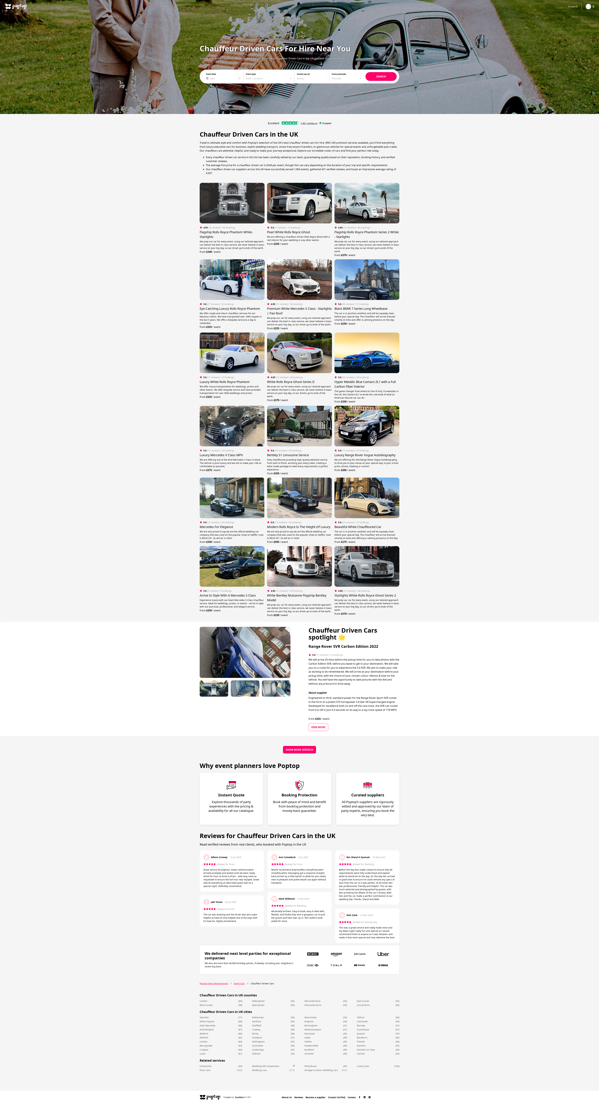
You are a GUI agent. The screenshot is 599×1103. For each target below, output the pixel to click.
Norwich (361, 1045)
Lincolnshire (363, 1005)
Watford (204, 1037)
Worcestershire (312, 1000)
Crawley (256, 1029)
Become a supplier (315, 1097)
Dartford (256, 1021)
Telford (360, 1017)
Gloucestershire (312, 1005)
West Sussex (206, 1005)
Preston (361, 1041)
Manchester (258, 1005)
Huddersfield (311, 1045)
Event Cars (239, 983)
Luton (203, 1053)
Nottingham (258, 1000)
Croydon (204, 1049)
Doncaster (309, 1033)
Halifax (308, 1041)
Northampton (207, 1029)
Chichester (257, 1045)
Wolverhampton (312, 1029)
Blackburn (362, 1037)
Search (574, 6)
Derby (255, 1033)
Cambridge (258, 1049)
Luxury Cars (363, 1066)
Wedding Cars (259, 1070)
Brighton (309, 1021)
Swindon (204, 1017)
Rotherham (258, 1017)
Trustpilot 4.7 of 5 (237, 1097)
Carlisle (361, 1053)
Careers (352, 1097)
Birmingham (311, 1025)
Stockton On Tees (366, 1049)
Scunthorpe (363, 1029)
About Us (287, 1097)
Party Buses (310, 1066)
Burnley (361, 1025)
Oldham (256, 1053)
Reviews (298, 1097)
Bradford (309, 1049)
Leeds (307, 1037)
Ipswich (361, 1033)
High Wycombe (207, 1025)
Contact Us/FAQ (336, 1097)
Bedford (204, 1033)
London (203, 1000)
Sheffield (256, 1025)
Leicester (309, 1053)
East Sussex (363, 1000)
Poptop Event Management (214, 983)
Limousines (206, 1066)
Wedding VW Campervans (265, 1066)
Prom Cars (205, 1070)
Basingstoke (206, 1045)
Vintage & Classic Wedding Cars (321, 1070)
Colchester (362, 1021)
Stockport (257, 1037)
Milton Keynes (207, 1021)
